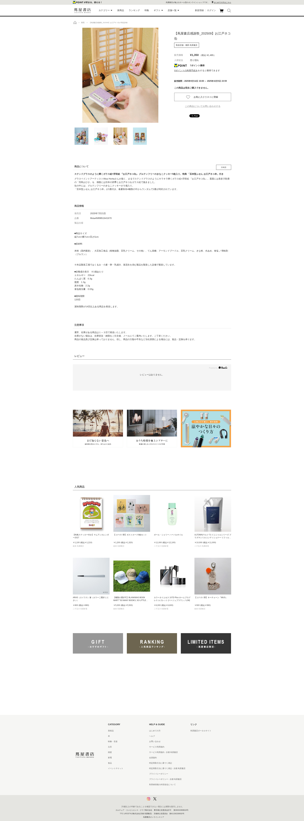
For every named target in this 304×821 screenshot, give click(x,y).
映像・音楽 (112, 741)
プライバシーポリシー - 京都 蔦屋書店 (165, 779)
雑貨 (110, 752)
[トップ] (75, 22)
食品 (110, 763)
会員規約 (153, 758)
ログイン (211, 10)
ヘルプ (152, 736)
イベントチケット (115, 768)
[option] (120, 75)
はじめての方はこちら (222, 2)
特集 (147, 10)
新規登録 (199, 10)
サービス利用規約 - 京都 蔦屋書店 (163, 752)
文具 (110, 747)
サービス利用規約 (156, 747)
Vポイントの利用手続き (186, 70)
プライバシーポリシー (158, 774)
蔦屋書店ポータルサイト (200, 731)
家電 (110, 758)
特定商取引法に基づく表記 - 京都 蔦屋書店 (167, 768)
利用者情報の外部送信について (162, 784)
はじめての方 (155, 731)
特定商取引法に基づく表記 (160, 763)
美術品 (111, 731)
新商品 (120, 10)
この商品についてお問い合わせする (202, 106)
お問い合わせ (155, 741)
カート (222, 12)
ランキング (134, 10)
